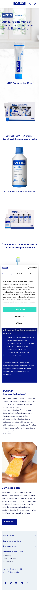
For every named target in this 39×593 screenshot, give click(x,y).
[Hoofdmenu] (4, 4)
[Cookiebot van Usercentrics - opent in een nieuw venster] (28, 268)
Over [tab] (32, 274)
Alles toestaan (19, 309)
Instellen (18, 316)
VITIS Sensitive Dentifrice (19, 83)
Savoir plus (9, 522)
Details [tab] (19, 274)
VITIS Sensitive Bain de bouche (19, 191)
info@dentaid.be (12, 572)
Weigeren (19, 323)
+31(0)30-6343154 (14, 569)
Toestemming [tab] (7, 274)
